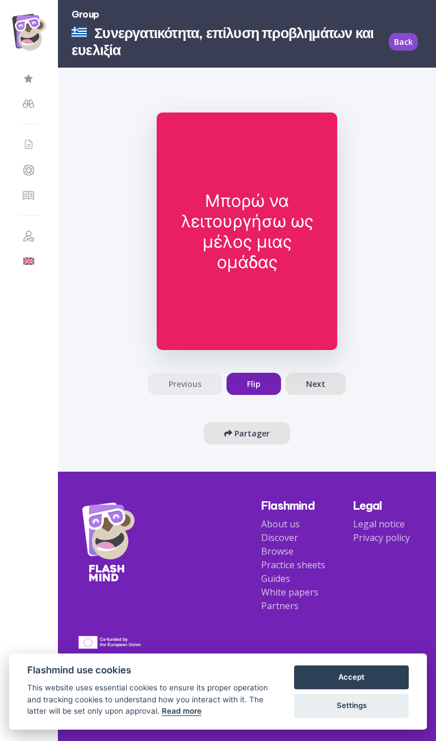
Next (315, 383)
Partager (251, 433)
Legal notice (379, 524)
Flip (254, 383)
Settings (352, 705)
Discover (279, 537)
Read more (182, 710)
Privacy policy (381, 537)
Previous (185, 383)
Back (403, 41)
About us (280, 524)
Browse (277, 551)
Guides (275, 578)
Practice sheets (293, 565)
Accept (351, 676)
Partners (280, 606)
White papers (289, 592)
